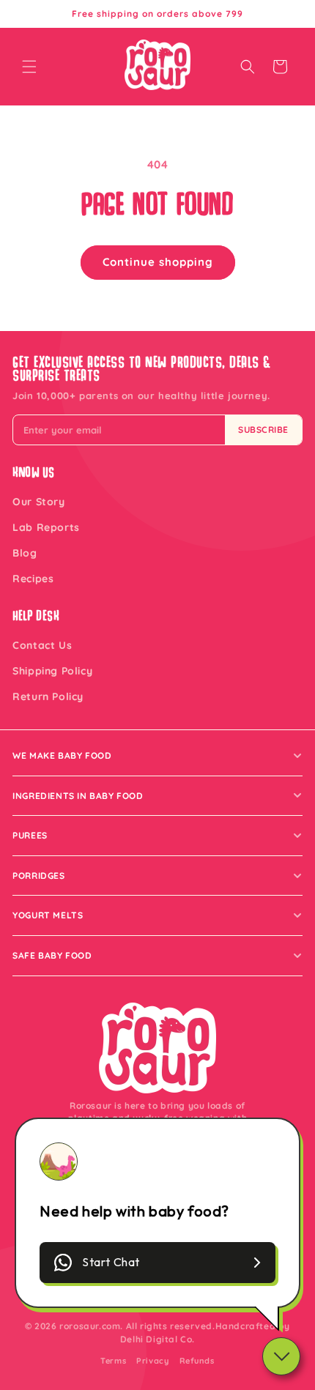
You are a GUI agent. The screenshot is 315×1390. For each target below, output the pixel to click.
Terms (113, 1361)
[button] (29, 67)
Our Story (38, 501)
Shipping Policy (52, 670)
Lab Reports (46, 527)
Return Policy (48, 696)
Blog (24, 553)
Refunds (197, 1361)
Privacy (152, 1361)
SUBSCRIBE (263, 429)
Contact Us (42, 645)
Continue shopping (158, 262)
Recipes (32, 578)
